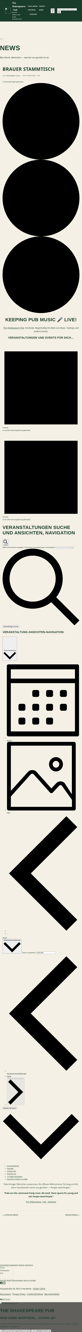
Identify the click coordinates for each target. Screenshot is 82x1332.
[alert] (41, 387)
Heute (5, 938)
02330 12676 (39, 1288)
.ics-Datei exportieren (14, 1176)
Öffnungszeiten (17, 1280)
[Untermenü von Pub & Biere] (38, 6)
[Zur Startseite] (6, 1278)
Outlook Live (11, 1174)
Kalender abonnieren (9, 1108)
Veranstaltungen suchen (10, 626)
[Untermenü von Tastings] (36, 9)
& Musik (5, 1280)
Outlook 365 (11, 1171)
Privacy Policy (19, 1294)
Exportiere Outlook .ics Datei (17, 1179)
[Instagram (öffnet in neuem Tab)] (4, 1284)
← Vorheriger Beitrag (10, 1215)
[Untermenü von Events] (45, 6)
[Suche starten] (59, 12)
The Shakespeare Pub (13, 328)
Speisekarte (14, 1265)
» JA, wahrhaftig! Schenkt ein (41, 1331)
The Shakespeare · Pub (18, 6)
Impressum (5, 1294)
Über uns (26, 1280)
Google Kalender (13, 1166)
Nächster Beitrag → (72, 1215)
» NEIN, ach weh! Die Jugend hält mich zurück (15, 1331)
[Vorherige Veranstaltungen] (43, 931)
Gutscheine (29, 1265)
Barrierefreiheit (52, 1294)
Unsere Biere (4, 1265)
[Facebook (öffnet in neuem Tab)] (1, 1284)
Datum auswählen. (29, 953)
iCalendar (10, 1168)
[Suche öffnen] (53, 10)
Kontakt (33, 1280)
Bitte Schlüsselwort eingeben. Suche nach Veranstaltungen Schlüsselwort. (29, 547)
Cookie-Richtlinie (35, 1294)
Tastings (21, 1265)
